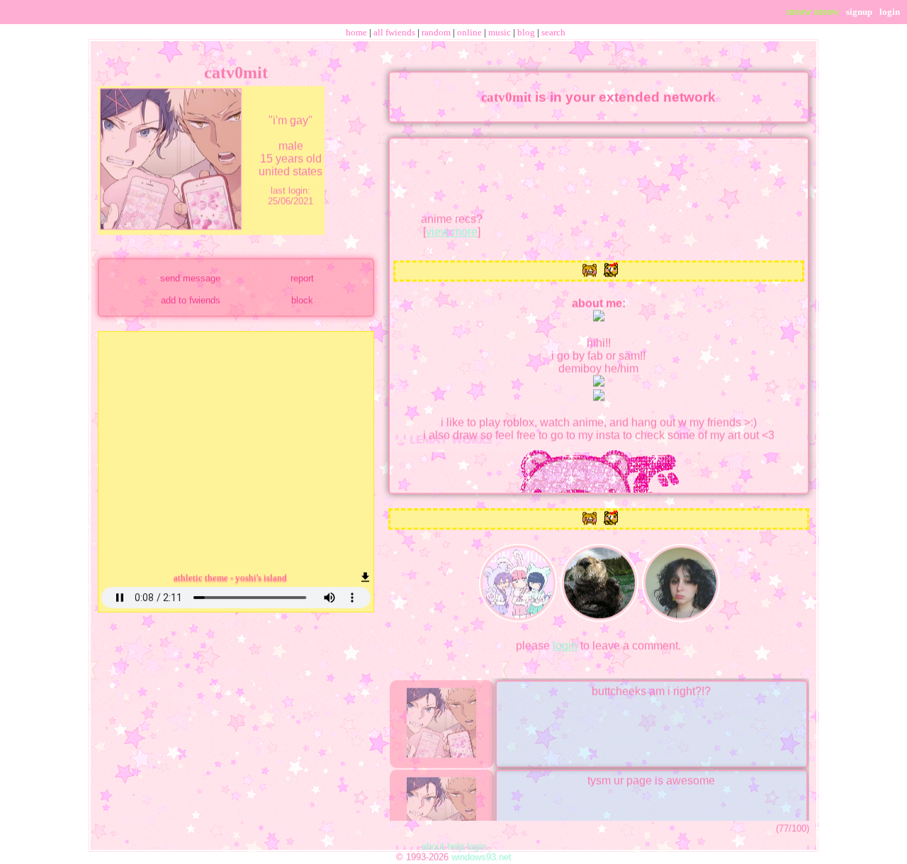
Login (889, 11)
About (433, 841)
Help (455, 841)
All (394, 32)
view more (452, 226)
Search (553, 32)
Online (469, 32)
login (565, 640)
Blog (526, 32)
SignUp (859, 11)
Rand (436, 32)
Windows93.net (481, 852)
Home (356, 32)
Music (499, 32)
